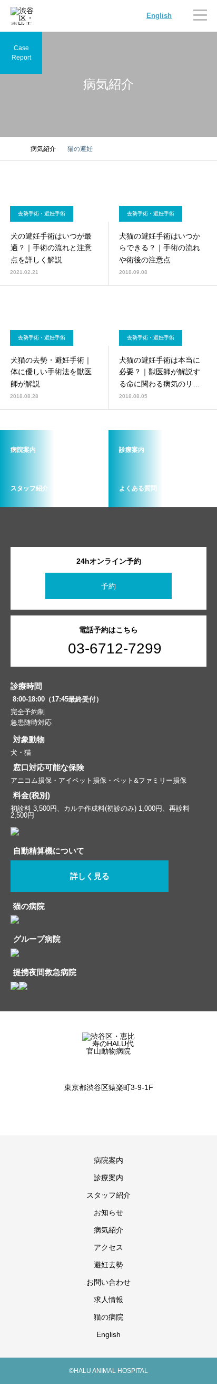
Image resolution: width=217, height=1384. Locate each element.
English (159, 16)
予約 (108, 586)
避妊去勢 (108, 1264)
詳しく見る (90, 876)
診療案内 (108, 1177)
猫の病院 (108, 1317)
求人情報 (108, 1299)
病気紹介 (108, 1230)
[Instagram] (100, 1110)
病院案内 (108, 1160)
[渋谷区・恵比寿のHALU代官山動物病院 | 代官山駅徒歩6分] (24, 16)
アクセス (108, 1247)
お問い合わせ (108, 1282)
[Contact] (116, 1110)
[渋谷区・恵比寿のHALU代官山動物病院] (108, 1050)
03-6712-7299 (115, 648)
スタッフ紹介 (108, 1195)
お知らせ (108, 1212)
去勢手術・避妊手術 (41, 213)
